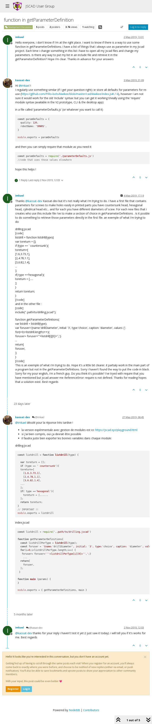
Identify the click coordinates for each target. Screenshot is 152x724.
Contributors (91, 710)
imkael (19, 37)
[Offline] (9, 83)
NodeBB (74, 710)
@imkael (39, 417)
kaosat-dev (22, 80)
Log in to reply (138, 27)
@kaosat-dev (36, 627)
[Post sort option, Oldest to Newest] (122, 27)
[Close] (145, 657)
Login (26, 689)
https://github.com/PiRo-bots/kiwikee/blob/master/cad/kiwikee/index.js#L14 (69, 94)
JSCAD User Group (40, 6)
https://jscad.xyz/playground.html (116, 430)
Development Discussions (20, 27)
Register (13, 689)
